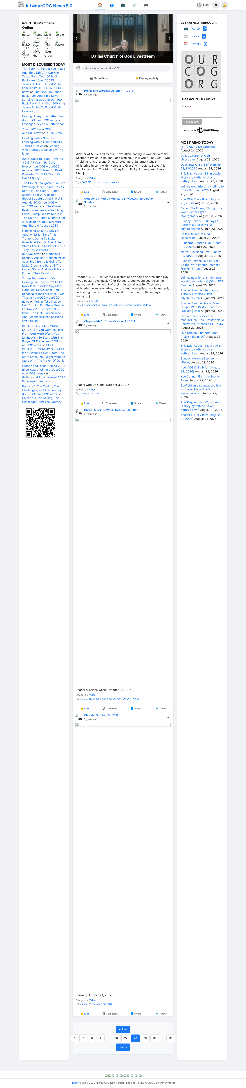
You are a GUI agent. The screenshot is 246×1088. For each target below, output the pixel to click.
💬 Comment (110, 191)
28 (83, 304)
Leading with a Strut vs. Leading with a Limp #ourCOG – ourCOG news (42, 142)
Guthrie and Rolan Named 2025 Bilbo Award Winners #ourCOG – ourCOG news (43, 369)
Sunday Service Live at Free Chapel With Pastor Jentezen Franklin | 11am (200, 264)
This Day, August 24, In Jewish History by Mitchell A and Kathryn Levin (201, 177)
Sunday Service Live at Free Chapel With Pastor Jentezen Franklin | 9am (200, 307)
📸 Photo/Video (99, 78)
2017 (84, 698)
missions (106, 698)
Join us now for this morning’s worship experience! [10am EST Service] (202, 281)
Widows (147, 304)
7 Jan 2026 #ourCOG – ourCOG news (38, 131)
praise (106, 182)
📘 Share (135, 191)
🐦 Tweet (161, 191)
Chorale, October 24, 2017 (101, 715)
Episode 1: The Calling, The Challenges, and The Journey (42, 399)
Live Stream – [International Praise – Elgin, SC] (199, 334)
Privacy (75, 1082)
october (97, 182)
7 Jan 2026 (54, 133)
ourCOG (127, 698)
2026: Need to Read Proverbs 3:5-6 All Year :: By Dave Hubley (42, 174)
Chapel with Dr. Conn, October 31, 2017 (109, 321)
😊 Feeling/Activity (146, 78)
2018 (88, 182)
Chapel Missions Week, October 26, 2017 (111, 410)
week (136, 698)
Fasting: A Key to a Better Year (43, 124)
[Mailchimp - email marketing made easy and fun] (202, 133)
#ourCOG (94, 301)
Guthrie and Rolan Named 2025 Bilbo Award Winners (43, 379)
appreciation (93, 304)
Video (92, 178)
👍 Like (85, 191)
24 (89, 1003)
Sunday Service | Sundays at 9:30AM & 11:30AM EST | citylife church (200, 225)
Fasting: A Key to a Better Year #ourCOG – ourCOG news (43, 118)
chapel (86, 393)
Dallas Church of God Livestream (118, 56)
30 (154, 1038)
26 (89, 698)
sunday (137, 304)
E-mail (186, 106)
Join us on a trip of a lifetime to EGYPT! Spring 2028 (202, 188)
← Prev (123, 1029)
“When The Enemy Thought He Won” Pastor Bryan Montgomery (201, 212)
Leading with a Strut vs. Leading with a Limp (43, 149)
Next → (123, 1047)
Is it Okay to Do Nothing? (198, 146)
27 (125, 1038)
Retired (128, 304)
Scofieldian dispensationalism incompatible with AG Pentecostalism (201, 389)
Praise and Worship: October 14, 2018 (108, 90)
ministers (107, 304)
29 (145, 1038)
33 (171, 1038)
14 (83, 182)
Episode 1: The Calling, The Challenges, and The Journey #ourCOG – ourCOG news (42, 390)
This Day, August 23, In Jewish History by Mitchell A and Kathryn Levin (201, 349)
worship (115, 182)
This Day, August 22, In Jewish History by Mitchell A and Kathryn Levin (201, 406)
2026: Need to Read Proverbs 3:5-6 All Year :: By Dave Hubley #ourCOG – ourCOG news (42, 164)
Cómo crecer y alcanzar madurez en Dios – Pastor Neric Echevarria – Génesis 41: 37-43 (202, 320)
